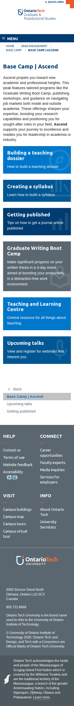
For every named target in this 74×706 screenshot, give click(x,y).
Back (17, 389)
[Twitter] (28, 576)
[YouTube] (55, 576)
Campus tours (14, 524)
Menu (12, 39)
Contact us (12, 450)
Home (10, 46)
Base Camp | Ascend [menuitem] (43, 50)
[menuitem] (13, 46)
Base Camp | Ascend (25, 397)
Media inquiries (52, 470)
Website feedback (17, 465)
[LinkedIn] (46, 576)
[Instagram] (37, 576)
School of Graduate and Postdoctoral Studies (29, 28)
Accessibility (13, 472)
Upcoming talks (19, 404)
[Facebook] (18, 576)
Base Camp (14, 50)
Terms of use (14, 457)
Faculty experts (52, 462)
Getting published (21, 411)
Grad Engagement (34, 46)
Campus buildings (17, 509)
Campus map (13, 517)
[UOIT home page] (37, 14)
